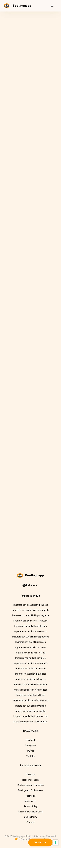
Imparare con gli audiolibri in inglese (30, 605)
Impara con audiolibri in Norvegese (30, 690)
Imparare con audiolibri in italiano (30, 626)
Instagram (30, 745)
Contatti (31, 822)
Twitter (30, 751)
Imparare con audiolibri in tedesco (30, 631)
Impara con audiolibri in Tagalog (30, 711)
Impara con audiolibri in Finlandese (30, 721)
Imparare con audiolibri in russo (30, 642)
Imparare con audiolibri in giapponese (30, 636)
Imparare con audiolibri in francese (30, 620)
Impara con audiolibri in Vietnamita (30, 716)
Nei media (31, 796)
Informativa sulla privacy (30, 811)
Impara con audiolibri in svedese (30, 674)
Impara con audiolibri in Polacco (30, 679)
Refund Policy (30, 806)
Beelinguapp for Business (30, 790)
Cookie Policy (30, 817)
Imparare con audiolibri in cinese (30, 647)
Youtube (30, 756)
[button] (51, 5)
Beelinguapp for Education (31, 785)
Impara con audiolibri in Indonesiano (30, 700)
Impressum (30, 801)
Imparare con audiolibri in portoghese (30, 615)
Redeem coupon (30, 780)
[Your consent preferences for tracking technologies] (55, 843)
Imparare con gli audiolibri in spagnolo (30, 610)
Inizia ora (40, 842)
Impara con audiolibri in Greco (30, 695)
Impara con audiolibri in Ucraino (30, 706)
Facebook (30, 740)
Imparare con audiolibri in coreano (30, 663)
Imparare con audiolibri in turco (30, 658)
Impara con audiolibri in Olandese (30, 684)
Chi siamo (30, 774)
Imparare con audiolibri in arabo (30, 668)
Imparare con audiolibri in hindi (31, 652)
